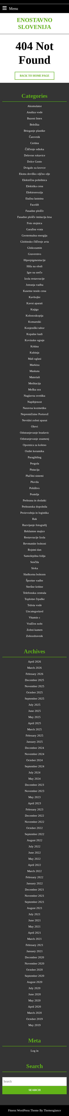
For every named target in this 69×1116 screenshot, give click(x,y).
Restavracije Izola (34, 537)
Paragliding (34, 457)
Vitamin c (34, 617)
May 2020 (34, 1000)
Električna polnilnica (34, 180)
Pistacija (34, 469)
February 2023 (34, 809)
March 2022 (34, 871)
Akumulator (34, 106)
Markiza (34, 364)
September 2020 (34, 975)
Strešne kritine (34, 586)
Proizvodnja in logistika (34, 512)
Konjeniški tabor (34, 327)
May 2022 (34, 858)
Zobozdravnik (34, 636)
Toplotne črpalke (35, 599)
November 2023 (34, 791)
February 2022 (34, 877)
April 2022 (34, 864)
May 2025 (34, 717)
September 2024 (34, 766)
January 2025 (34, 741)
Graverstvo (34, 254)
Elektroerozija (34, 192)
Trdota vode (34, 605)
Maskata (34, 371)
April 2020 (34, 1006)
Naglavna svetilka (34, 395)
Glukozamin (34, 247)
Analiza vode (35, 112)
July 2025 (34, 704)
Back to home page (37, 77)
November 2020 (34, 963)
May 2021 (34, 926)
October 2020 (34, 969)
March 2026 (34, 667)
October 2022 (34, 827)
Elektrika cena (34, 186)
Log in (35, 1050)
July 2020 (34, 988)
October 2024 (34, 760)
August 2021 (34, 908)
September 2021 (34, 901)
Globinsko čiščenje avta (34, 241)
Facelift (34, 204)
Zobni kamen (35, 629)
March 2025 (34, 729)
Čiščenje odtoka (34, 149)
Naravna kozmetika (34, 408)
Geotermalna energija (34, 235)
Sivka (34, 568)
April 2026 (34, 661)
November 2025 (34, 686)
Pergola (34, 463)
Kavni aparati (34, 303)
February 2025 (34, 735)
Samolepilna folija (34, 555)
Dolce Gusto (34, 161)
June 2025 (34, 710)
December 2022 (34, 815)
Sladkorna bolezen (34, 574)
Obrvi (34, 426)
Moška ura (34, 389)
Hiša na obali (34, 266)
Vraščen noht (34, 623)
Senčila (34, 562)
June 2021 (34, 920)
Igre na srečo (34, 272)
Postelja (34, 494)
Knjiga (34, 309)
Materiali (34, 377)
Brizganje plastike (34, 130)
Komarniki (34, 321)
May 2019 (34, 1025)
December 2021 (34, 889)
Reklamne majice (34, 531)
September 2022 (34, 834)
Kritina (34, 346)
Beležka (34, 124)
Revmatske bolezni (34, 543)
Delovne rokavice (34, 155)
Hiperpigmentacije (35, 260)
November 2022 (34, 821)
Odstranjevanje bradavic (34, 432)
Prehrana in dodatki (34, 500)
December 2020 (34, 957)
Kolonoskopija (34, 315)
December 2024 (34, 747)
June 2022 (34, 852)
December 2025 (34, 680)
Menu (13, 8)
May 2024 (34, 778)
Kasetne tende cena (34, 290)
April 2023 (34, 803)
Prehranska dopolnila (34, 506)
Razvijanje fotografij (34, 525)
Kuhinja (34, 352)
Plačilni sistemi (35, 475)
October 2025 (34, 692)
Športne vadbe (34, 580)
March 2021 (34, 938)
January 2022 (34, 883)
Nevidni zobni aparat (34, 420)
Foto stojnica (34, 223)
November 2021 (34, 895)
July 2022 (34, 846)
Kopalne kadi (34, 334)
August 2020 (34, 982)
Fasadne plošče (34, 210)
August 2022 (34, 840)
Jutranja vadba (34, 284)
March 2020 (34, 1012)
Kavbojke (34, 297)
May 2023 (34, 797)
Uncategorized (34, 611)
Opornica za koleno (34, 445)
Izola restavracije (34, 278)
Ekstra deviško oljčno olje (34, 173)
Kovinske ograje (34, 340)
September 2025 (34, 698)
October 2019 (34, 1018)
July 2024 (34, 772)
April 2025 (34, 723)
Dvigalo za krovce (35, 167)
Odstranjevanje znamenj (34, 438)
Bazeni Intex (34, 118)
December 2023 (34, 784)
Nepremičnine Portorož (34, 414)
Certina (34, 143)
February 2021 (34, 945)
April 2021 (34, 932)
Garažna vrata (34, 229)
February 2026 (34, 673)
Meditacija (34, 383)
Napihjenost (34, 401)
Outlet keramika (34, 451)
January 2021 (34, 951)
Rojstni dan (34, 549)
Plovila (34, 481)
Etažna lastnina (34, 198)
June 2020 (34, 994)
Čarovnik (34, 136)
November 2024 (34, 754)
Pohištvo (34, 488)
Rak (34, 518)
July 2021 (34, 914)
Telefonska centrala (34, 592)
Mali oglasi (34, 358)
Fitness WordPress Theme (23, 1110)
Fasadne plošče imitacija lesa (34, 217)
